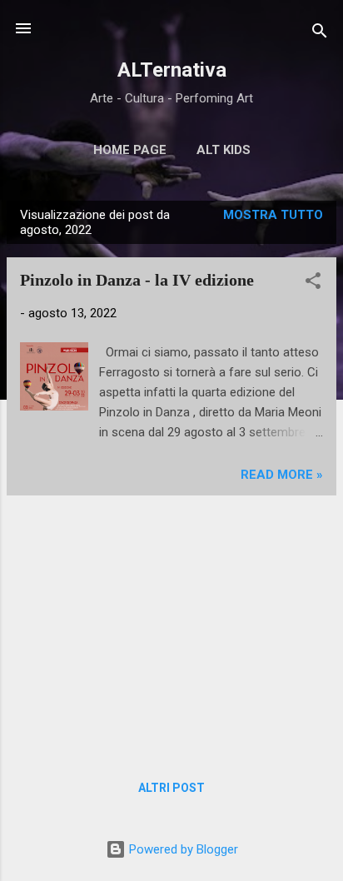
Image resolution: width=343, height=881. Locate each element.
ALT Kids (223, 149)
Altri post (171, 787)
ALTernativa (171, 70)
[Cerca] (320, 33)
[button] (313, 283)
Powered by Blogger (182, 849)
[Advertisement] (171, 625)
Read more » (282, 474)
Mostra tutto (273, 214)
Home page (130, 149)
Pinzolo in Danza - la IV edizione (137, 280)
